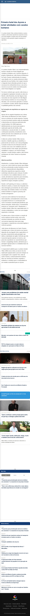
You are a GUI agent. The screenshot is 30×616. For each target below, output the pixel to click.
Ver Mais (28, 351)
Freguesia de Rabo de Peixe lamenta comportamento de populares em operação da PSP (14, 561)
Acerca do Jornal (7, 603)
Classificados (9, 606)
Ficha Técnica (21, 606)
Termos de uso (6, 608)
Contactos (15, 606)
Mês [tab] (24, 475)
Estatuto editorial (16, 603)
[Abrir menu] (2, 1)
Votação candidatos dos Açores (10, 542)
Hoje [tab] (6, 475)
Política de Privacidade (16, 608)
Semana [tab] (15, 475)
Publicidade (23, 603)
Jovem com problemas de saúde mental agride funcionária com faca (14, 293)
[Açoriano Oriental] (15, 600)
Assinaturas (24, 608)
